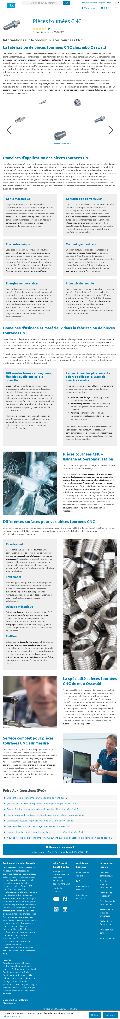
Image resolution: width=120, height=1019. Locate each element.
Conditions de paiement (82, 896)
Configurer (110, 1014)
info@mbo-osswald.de (58, 889)
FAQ (78, 881)
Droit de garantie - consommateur (108, 903)
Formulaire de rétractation (106, 894)
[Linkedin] (65, 909)
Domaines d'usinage (21, 327)
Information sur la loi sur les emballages (107, 912)
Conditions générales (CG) (106, 874)
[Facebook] (65, 899)
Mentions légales (107, 938)
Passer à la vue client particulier (96, 2)
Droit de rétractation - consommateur (106, 884)
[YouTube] (56, 899)
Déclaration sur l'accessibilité (106, 923)
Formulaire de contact (82, 874)
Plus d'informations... (13, 1016)
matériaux (53, 327)
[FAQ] (49, 28)
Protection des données (106, 931)
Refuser (95, 1014)
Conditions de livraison (82, 888)
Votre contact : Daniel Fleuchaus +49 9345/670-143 (60, 849)
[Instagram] (56, 909)
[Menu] (116, 8)
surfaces (32, 521)
